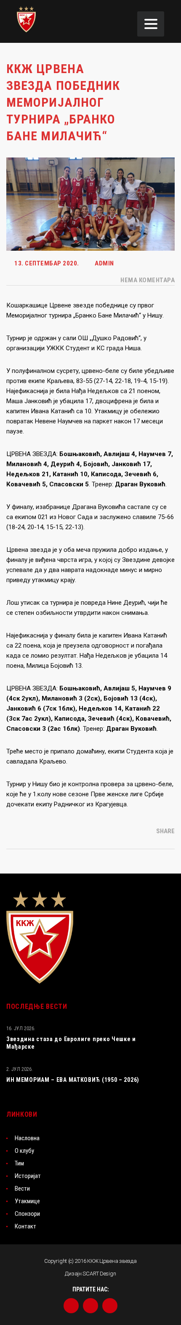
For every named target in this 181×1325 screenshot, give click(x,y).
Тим (19, 1163)
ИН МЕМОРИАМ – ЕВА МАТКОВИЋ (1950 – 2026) (72, 1079)
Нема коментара (147, 280)
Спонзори (27, 1213)
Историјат (28, 1176)
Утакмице (27, 1201)
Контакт (25, 1226)
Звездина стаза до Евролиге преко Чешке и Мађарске (71, 1043)
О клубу (24, 1150)
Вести (22, 1188)
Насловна (27, 1138)
